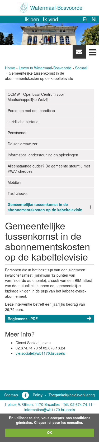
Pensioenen (17, 132)
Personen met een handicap (31, 110)
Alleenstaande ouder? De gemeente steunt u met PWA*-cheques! (49, 168)
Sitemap (11, 394)
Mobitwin (15, 182)
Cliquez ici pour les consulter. (58, 422)
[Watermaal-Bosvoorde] (23, 8)
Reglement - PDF (23, 318)
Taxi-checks (17, 193)
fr (85, 19)
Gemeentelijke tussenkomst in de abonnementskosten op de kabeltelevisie (45, 207)
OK (49, 432)
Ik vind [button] (50, 19)
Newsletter (79, 53)
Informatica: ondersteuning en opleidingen (43, 154)
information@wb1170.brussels (49, 409)
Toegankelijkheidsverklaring (72, 394)
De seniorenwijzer (22, 143)
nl (94, 19)
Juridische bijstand (23, 121)
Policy (38, 394)
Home (10, 67)
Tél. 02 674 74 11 (77, 404)
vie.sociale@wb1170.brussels (40, 353)
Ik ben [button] (32, 19)
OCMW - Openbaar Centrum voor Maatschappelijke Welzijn (36, 97)
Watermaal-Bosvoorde (56, 7)
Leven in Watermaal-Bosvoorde (45, 67)
